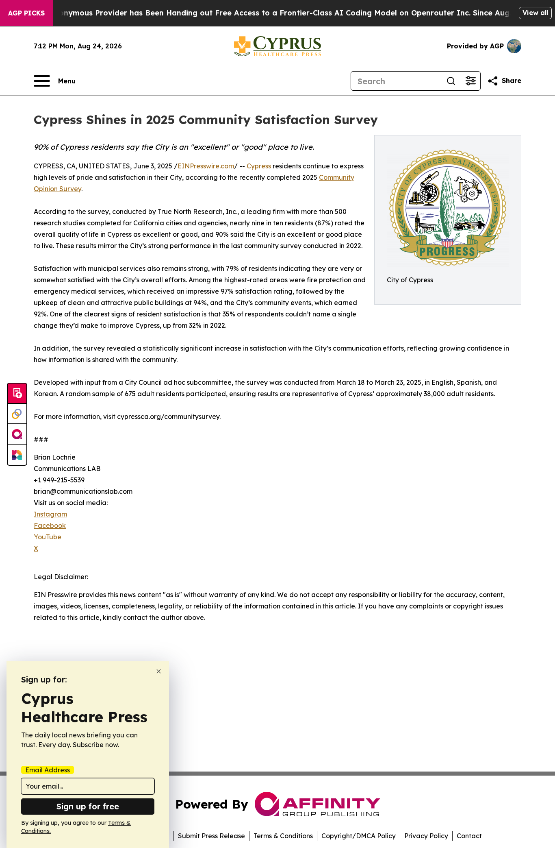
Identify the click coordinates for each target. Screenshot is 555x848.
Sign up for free (87, 806)
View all (535, 13)
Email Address (47, 770)
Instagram (50, 514)
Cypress (259, 166)
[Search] (451, 81)
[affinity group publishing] (17, 434)
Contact (469, 836)
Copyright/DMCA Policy (358, 836)
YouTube (47, 537)
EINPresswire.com (206, 166)
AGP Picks (26, 13)
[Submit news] (17, 394)
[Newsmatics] (17, 455)
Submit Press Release (211, 836)
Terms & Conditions (283, 836)
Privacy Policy (426, 836)
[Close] (159, 671)
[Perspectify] (17, 414)
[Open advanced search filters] (470, 81)
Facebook (50, 525)
